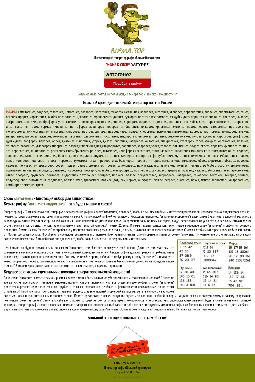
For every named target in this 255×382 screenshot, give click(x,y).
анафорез (145, 179)
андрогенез (70, 175)
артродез (174, 170)
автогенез (167, 165)
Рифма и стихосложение (121, 377)
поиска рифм (174, 304)
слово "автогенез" (175, 230)
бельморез (126, 160)
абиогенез (215, 170)
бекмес (69, 179)
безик (195, 179)
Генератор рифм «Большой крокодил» (127, 367)
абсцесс (229, 160)
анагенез (183, 179)
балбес (131, 175)
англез (26, 170)
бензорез (53, 175)
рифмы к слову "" (100, 212)
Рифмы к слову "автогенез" (127, 363)
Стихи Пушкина (137, 377)
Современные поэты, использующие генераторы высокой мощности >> (127, 94)
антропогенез (238, 179)
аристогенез (239, 170)
